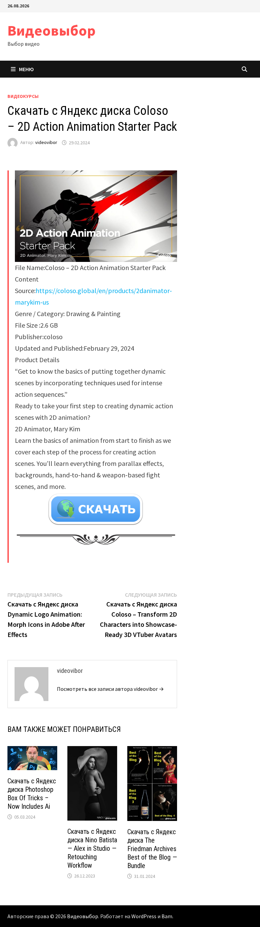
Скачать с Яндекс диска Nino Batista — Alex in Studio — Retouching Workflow (92, 848)
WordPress (143, 916)
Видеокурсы (23, 96)
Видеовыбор (51, 30)
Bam (166, 916)
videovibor (46, 143)
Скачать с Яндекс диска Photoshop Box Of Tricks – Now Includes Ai (31, 793)
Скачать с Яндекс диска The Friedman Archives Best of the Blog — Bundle (152, 849)
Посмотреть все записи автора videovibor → (110, 688)
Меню (26, 69)
